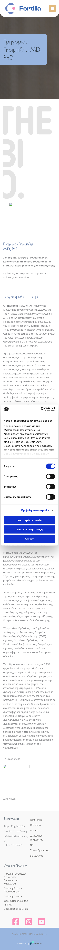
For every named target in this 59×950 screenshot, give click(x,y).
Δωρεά (34, 830)
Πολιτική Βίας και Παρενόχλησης (13, 890)
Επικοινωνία (36, 855)
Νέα (32, 845)
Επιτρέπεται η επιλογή (30, 529)
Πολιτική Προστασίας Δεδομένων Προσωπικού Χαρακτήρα (15, 878)
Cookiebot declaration (16, 908)
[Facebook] (16, 922)
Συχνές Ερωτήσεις (39, 850)
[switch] (50, 476)
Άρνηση (29, 538)
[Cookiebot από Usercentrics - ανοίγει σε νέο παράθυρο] (41, 409)
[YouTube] (41, 922)
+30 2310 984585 (13, 845)
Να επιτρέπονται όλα (30, 520)
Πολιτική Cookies (13, 896)
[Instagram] (29, 922)
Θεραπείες (35, 825)
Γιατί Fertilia (36, 819)
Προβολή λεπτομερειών (35, 510)
